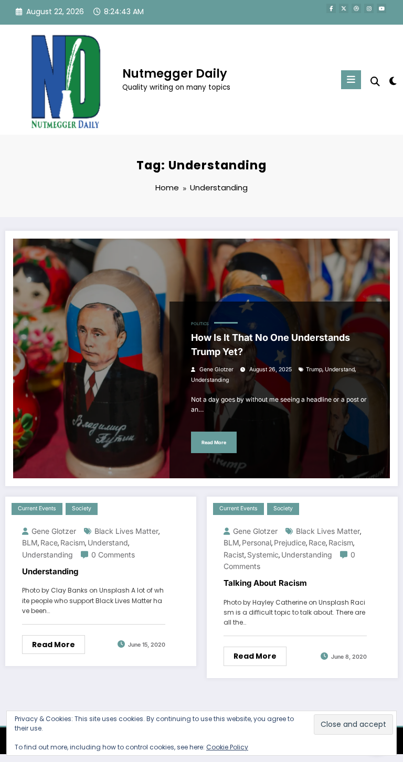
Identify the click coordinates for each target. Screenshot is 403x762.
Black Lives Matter (126, 531)
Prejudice (290, 542)
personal (256, 542)
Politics (200, 323)
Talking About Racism (265, 583)
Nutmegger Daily (174, 73)
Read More (214, 442)
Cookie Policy (227, 747)
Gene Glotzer (216, 369)
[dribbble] (356, 8)
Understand (340, 369)
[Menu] (351, 79)
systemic (263, 554)
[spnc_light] (392, 81)
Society (81, 508)
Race (49, 542)
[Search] (375, 81)
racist (234, 554)
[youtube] (381, 8)
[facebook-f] (331, 8)
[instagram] (369, 8)
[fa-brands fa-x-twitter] (343, 8)
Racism (72, 542)
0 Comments (113, 554)
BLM (30, 542)
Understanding (210, 380)
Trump (314, 369)
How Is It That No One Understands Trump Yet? (270, 344)
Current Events (37, 508)
